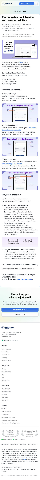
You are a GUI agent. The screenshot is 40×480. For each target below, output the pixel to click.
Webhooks (4, 397)
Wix (2, 377)
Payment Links (5, 355)
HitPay (20, 62)
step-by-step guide (24, 279)
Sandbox (4, 394)
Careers (3, 408)
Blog (24, 11)
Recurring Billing (8, 24)
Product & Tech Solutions (11, 26)
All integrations (5, 380)
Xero (2, 374)
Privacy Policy (5, 414)
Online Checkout (6, 349)
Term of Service (6, 411)
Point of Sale (5, 352)
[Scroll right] (36, 444)
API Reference (5, 389)
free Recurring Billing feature (12, 164)
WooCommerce (6, 372)
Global (18, 24)
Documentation (6, 391)
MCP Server (4, 400)
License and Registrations (9, 420)
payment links (16, 130)
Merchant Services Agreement (10, 423)
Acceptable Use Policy (8, 417)
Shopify (3, 369)
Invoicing (26, 24)
